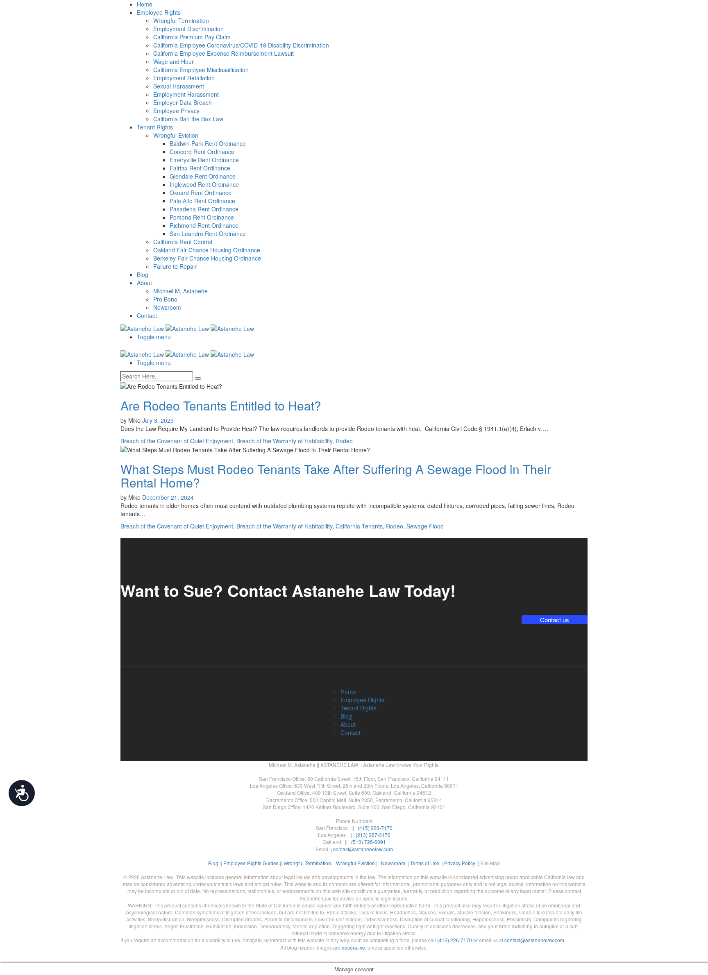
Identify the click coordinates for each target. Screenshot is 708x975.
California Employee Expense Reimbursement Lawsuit (223, 53)
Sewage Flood (425, 526)
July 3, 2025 (158, 420)
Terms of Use (424, 862)
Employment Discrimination (188, 29)
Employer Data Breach (182, 102)
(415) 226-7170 (375, 827)
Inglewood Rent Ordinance (204, 184)
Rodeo (344, 441)
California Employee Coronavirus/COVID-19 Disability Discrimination (241, 45)
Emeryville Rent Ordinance (204, 160)
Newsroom (167, 307)
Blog (142, 274)
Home (144, 4)
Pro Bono (165, 299)
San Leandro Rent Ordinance (208, 233)
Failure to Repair (175, 266)
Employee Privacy (176, 111)
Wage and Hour (173, 61)
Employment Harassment (186, 94)
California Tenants (359, 526)
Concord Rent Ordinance (202, 151)
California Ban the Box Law (188, 119)
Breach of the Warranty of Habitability (284, 441)
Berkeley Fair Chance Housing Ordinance (207, 258)
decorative (353, 947)
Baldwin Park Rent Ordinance (208, 143)
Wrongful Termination (181, 20)
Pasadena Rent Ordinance (204, 209)
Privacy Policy (459, 862)
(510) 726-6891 (368, 841)
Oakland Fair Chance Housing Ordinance (206, 250)
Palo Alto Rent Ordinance (202, 201)
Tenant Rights (155, 127)
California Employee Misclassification (201, 70)
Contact (147, 315)
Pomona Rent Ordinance (202, 217)
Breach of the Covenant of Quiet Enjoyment (176, 441)
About (144, 283)
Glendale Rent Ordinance (203, 176)
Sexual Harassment (178, 86)
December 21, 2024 (168, 497)
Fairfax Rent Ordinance (200, 168)
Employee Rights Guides (251, 862)
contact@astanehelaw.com (363, 849)
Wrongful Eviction (175, 135)
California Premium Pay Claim (192, 37)
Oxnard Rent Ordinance (200, 192)
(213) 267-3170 (373, 834)
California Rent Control (182, 242)
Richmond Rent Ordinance (204, 225)
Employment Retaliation (184, 78)
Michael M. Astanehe (180, 291)
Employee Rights (159, 12)
